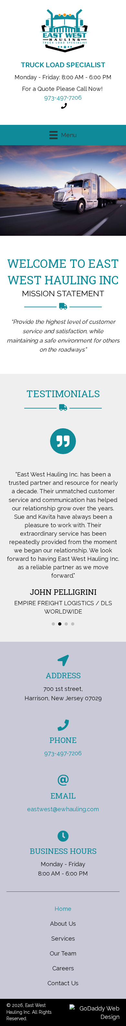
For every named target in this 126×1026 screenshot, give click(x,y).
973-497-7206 (63, 97)
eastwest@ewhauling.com (63, 809)
